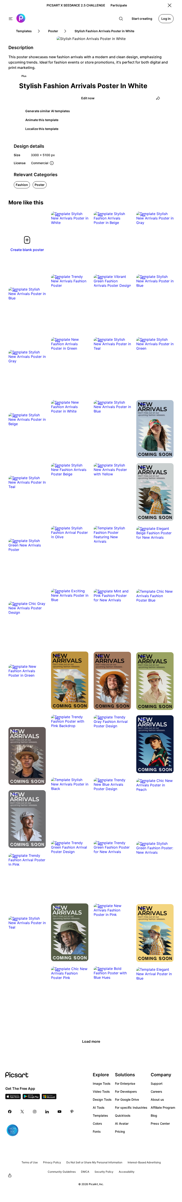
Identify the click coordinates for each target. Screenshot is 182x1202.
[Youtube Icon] (59, 1111)
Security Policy (104, 1171)
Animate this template (41, 120)
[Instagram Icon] (34, 1111)
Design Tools (102, 1099)
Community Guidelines (62, 1171)
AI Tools (99, 1107)
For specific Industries (131, 1107)
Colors (97, 1123)
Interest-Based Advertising (144, 1162)
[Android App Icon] (31, 1098)
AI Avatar (122, 1123)
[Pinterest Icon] (71, 1111)
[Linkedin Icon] (47, 1111)
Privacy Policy (52, 1162)
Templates (100, 1115)
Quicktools (123, 1115)
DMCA (85, 1171)
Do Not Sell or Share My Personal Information (94, 1162)
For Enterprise (125, 1083)
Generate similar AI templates (47, 111)
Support (156, 1083)
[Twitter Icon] (22, 1111)
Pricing (120, 1131)
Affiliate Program (163, 1107)
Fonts (97, 1131)
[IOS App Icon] (13, 1098)
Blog (154, 1115)
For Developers (126, 1091)
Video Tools (101, 1091)
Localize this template (41, 129)
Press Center (160, 1123)
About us (157, 1099)
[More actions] (82, 218)
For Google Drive (127, 1099)
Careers (156, 1091)
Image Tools (102, 1083)
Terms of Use (30, 1162)
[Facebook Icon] (9, 1111)
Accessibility (127, 1171)
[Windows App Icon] (49, 1098)
